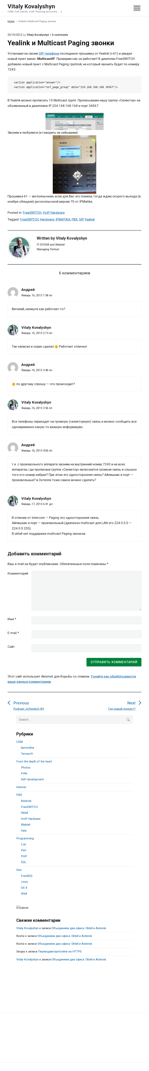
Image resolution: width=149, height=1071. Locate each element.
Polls (24, 773)
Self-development (32, 779)
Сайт (11, 647)
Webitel (25, 824)
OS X (24, 888)
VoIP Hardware (54, 213)
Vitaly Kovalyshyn (71, 238)
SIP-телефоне (49, 53)
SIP (81, 219)
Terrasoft (27, 753)
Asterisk (26, 801)
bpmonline (27, 747)
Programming (25, 838)
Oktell (24, 813)
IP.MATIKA (62, 219)
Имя (12, 619)
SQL (23, 862)
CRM (19, 742)
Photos (25, 767)
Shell (24, 893)
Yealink (90, 219)
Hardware (47, 219)
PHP (24, 856)
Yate (24, 830)
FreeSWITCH (32, 213)
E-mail (13, 633)
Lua (23, 844)
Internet (21, 787)
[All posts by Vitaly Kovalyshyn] (21, 247)
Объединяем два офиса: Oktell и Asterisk (79, 928)
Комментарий (18, 573)
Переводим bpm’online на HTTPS (60, 951)
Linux (24, 881)
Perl (23, 850)
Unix (19, 870)
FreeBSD (26, 876)
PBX (75, 219)
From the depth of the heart (34, 761)
